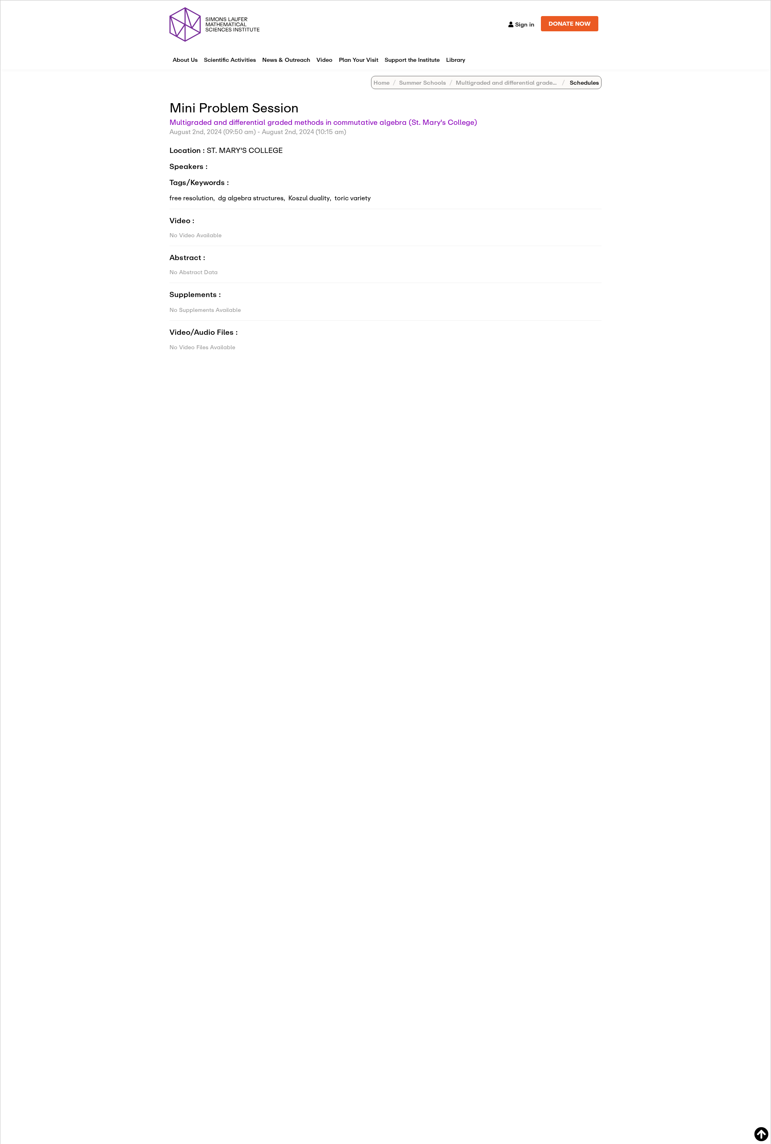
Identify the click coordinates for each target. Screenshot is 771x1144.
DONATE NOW (570, 23)
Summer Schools (422, 82)
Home (381, 82)
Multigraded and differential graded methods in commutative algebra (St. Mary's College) (323, 122)
